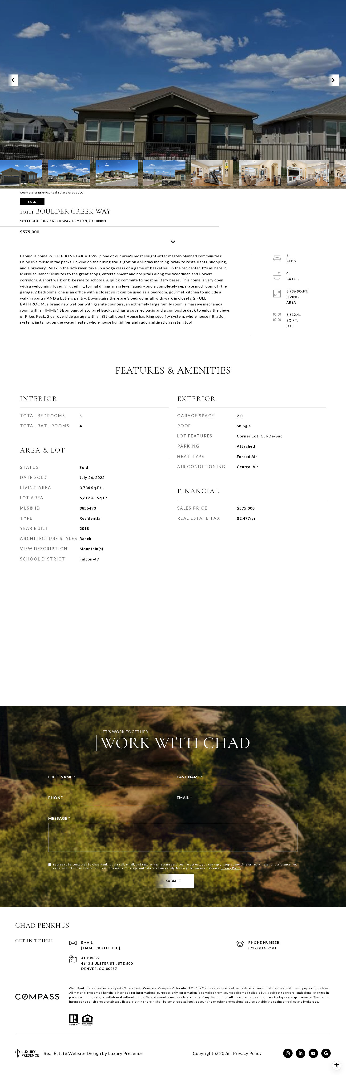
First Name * (61, 776)
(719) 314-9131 (262, 948)
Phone (55, 797)
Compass (165, 988)
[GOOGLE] (326, 1053)
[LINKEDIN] (300, 1053)
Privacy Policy (231, 868)
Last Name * (190, 776)
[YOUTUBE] (313, 1053)
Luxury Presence (125, 1053)
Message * (59, 818)
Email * (184, 797)
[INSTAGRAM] (288, 1053)
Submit (173, 881)
